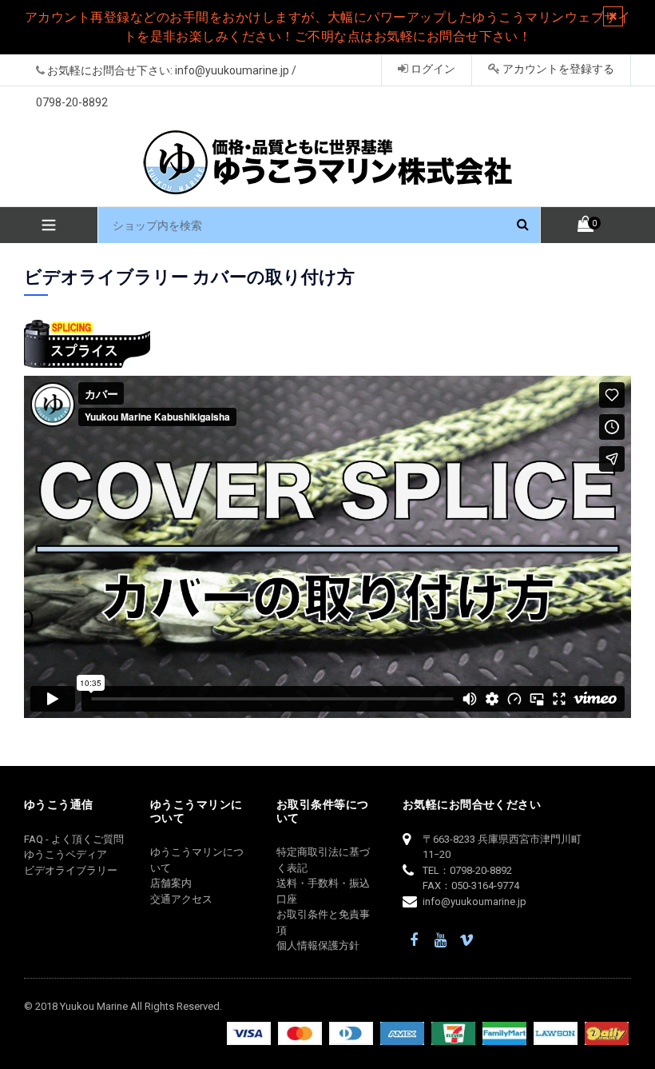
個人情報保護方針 (317, 945)
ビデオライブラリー (70, 870)
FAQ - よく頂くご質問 (74, 839)
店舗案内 (171, 883)
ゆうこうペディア (65, 854)
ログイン (431, 68)
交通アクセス (181, 899)
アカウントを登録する (557, 68)
